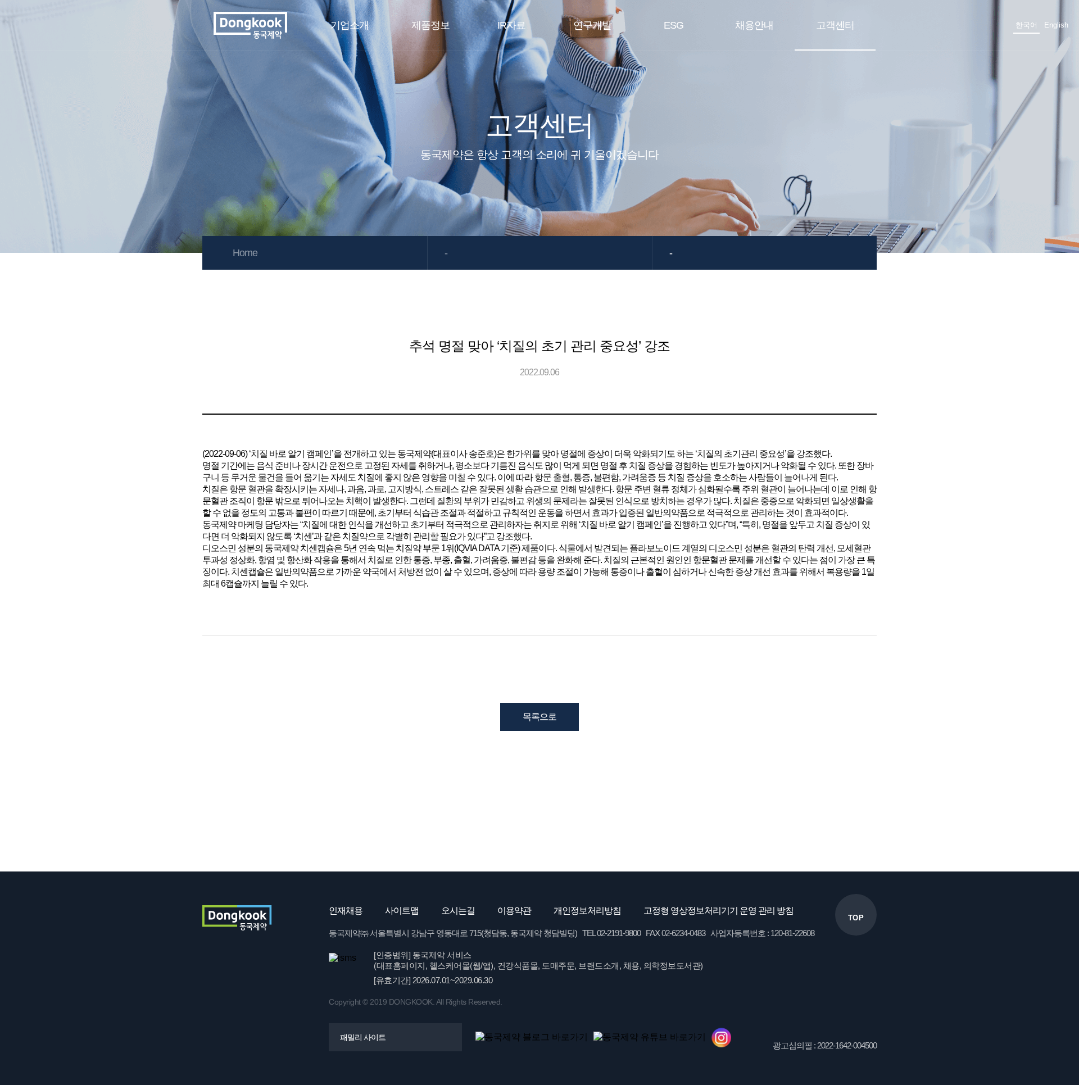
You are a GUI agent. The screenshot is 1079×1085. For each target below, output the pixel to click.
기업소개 (349, 25)
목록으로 (539, 716)
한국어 (1026, 25)
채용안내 (754, 25)
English (1056, 25)
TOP (856, 918)
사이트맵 (402, 910)
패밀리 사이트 (363, 1037)
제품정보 (430, 25)
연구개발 (592, 25)
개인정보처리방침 (587, 910)
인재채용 (345, 910)
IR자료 (511, 25)
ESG (673, 25)
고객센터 (835, 25)
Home (245, 252)
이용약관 (514, 910)
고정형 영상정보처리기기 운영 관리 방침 (718, 910)
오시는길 (458, 910)
